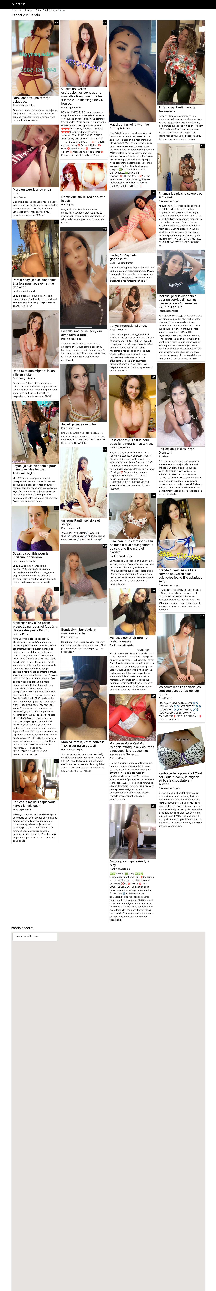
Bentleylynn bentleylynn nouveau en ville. (78, 631)
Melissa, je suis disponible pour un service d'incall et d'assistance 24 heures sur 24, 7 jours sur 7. (178, 301)
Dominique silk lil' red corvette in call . (83, 198)
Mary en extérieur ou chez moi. (32, 191)
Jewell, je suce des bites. (79, 424)
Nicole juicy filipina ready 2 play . (129, 863)
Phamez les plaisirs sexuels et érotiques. (180, 195)
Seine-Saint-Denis (45, 10)
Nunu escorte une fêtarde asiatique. (31, 99)
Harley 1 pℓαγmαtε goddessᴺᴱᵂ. (123, 257)
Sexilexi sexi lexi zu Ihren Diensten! (176, 450)
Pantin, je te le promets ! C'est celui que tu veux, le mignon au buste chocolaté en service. (180, 778)
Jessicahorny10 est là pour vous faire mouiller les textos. (131, 441)
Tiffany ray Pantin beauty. (177, 107)
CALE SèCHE (18, 4)
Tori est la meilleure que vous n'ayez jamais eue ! (34, 803)
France (28, 10)
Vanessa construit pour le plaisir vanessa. (128, 639)
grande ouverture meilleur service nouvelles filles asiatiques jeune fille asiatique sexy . (180, 575)
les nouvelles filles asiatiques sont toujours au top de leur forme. (180, 690)
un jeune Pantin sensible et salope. (80, 522)
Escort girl (16, 10)
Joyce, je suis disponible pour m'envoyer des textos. (34, 467)
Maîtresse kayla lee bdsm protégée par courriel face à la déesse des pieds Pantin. (35, 626)
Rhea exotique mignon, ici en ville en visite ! (34, 372)
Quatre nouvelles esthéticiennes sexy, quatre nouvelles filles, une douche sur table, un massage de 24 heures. (82, 96)
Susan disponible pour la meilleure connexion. (30, 555)
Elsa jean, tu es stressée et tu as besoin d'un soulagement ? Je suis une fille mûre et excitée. (131, 546)
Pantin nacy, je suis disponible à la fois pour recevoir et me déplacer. (34, 283)
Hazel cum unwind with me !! (130, 124)
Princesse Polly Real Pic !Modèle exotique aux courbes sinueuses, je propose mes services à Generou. (132, 748)
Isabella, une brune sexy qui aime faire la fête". (81, 333)
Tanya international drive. (128, 326)
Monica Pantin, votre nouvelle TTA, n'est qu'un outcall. (83, 743)
